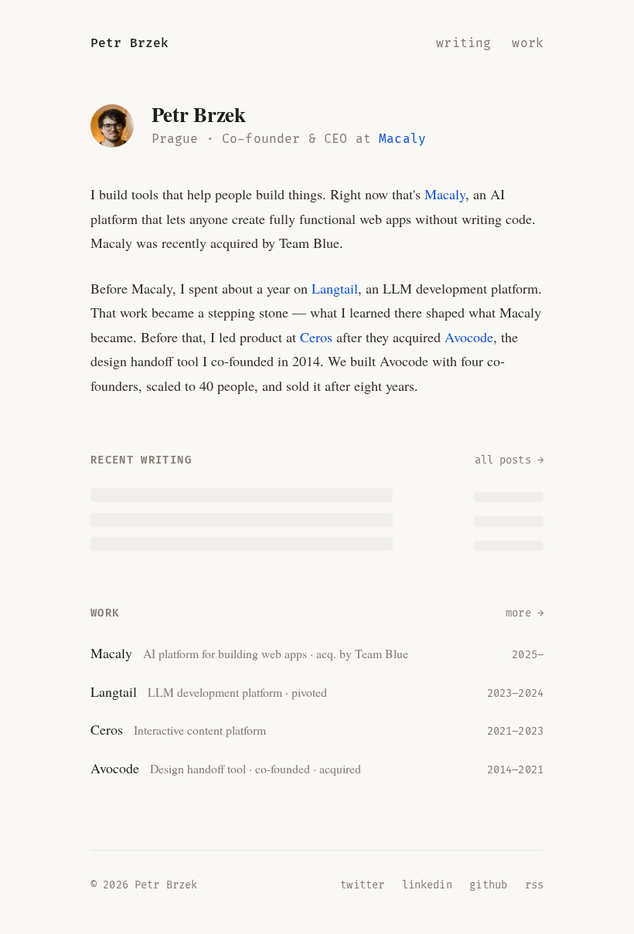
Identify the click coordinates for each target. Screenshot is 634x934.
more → (525, 613)
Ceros (316, 337)
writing (463, 43)
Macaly (402, 139)
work (528, 43)
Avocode (469, 337)
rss (534, 885)
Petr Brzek (129, 43)
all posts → (509, 460)
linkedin (427, 885)
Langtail (335, 288)
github (488, 885)
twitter (362, 885)
